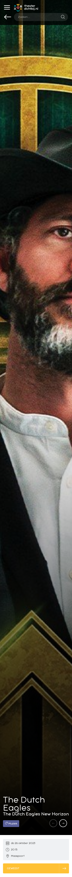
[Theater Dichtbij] (26, 8)
